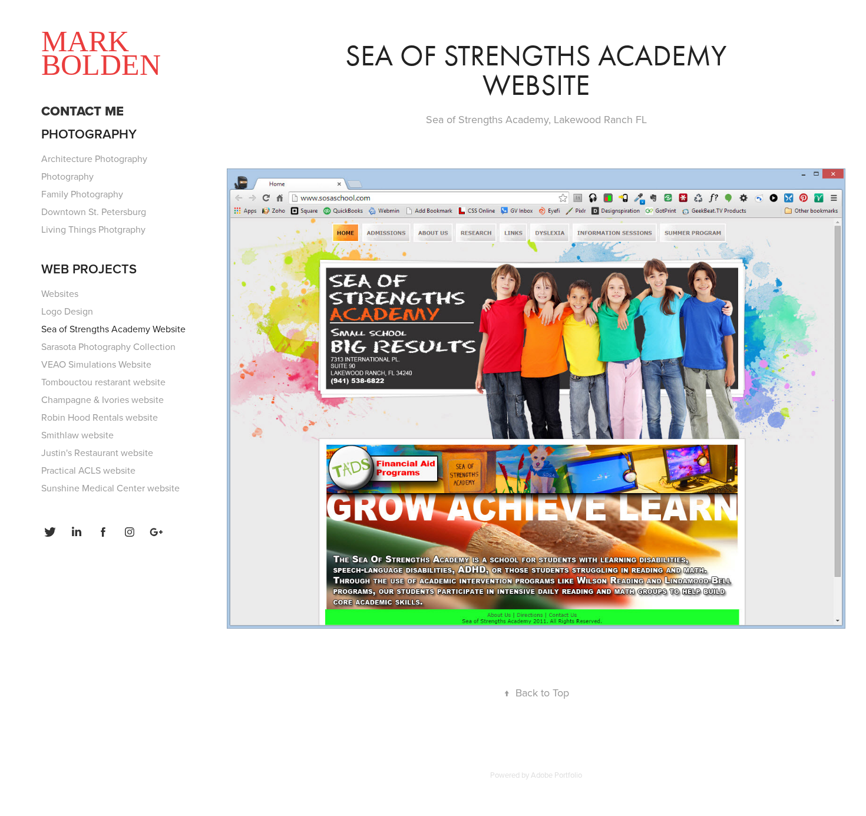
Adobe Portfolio (556, 774)
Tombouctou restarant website (103, 381)
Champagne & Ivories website (102, 399)
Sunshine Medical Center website (110, 487)
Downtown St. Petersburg (93, 211)
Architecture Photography (94, 158)
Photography (89, 133)
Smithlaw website (77, 434)
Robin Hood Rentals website (99, 417)
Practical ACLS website (88, 470)
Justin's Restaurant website (97, 452)
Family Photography (82, 193)
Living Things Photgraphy (93, 229)
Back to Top (536, 692)
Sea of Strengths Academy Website (113, 328)
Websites (59, 293)
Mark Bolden (101, 53)
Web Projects (89, 268)
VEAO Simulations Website (96, 364)
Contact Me (82, 110)
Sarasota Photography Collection (108, 346)
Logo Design (67, 311)
